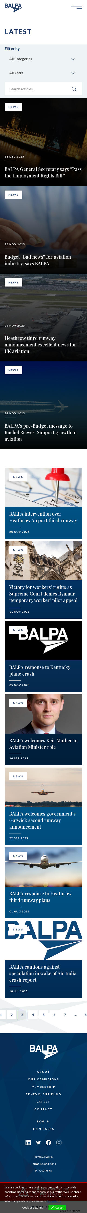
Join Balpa (43, 1129)
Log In (43, 1121)
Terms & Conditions (43, 1163)
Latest (43, 1101)
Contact (43, 1109)
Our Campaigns (43, 1079)
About (43, 1071)
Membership (44, 1086)
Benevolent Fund (43, 1094)
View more (54, 1201)
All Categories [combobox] (20, 58)
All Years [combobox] (16, 72)
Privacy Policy (43, 1170)
